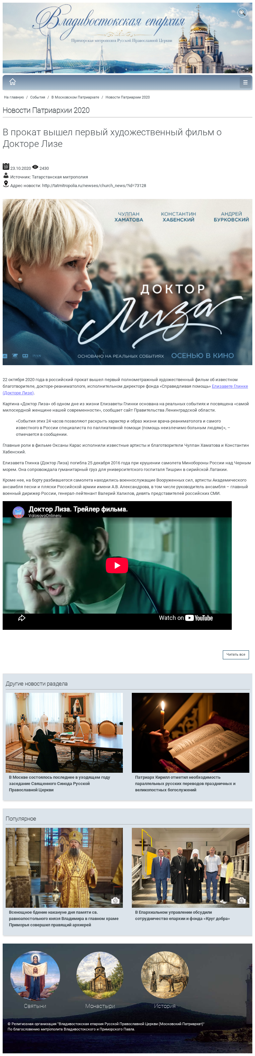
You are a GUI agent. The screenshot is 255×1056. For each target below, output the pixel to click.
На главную (14, 97)
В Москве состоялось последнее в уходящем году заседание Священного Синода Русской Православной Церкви (59, 783)
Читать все (235, 654)
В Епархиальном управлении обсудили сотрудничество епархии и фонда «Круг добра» (182, 915)
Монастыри (100, 1006)
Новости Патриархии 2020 (128, 97)
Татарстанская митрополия (60, 176)
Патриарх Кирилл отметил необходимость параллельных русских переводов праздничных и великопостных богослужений (185, 783)
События (37, 97)
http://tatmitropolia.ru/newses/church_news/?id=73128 (94, 185)
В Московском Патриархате (75, 97)
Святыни (35, 1006)
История (165, 1006)
